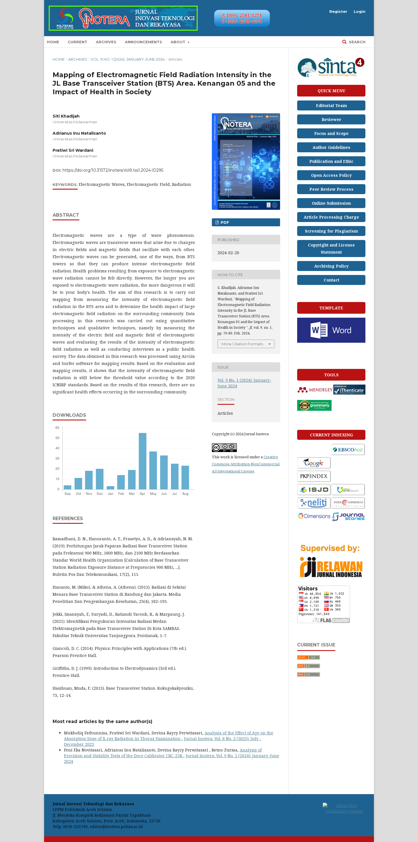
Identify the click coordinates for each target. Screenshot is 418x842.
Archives (106, 42)
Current (77, 42)
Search (356, 42)
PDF (224, 222)
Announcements (143, 42)
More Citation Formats (242, 344)
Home (53, 42)
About (179, 42)
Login (359, 11)
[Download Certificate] (331, 77)
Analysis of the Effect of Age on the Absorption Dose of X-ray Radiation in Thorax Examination (168, 735)
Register (338, 11)
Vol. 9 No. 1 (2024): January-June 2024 (128, 59)
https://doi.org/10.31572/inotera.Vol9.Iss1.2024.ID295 (113, 170)
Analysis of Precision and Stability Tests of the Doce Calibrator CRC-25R (163, 752)
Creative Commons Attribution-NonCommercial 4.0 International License (246, 464)
